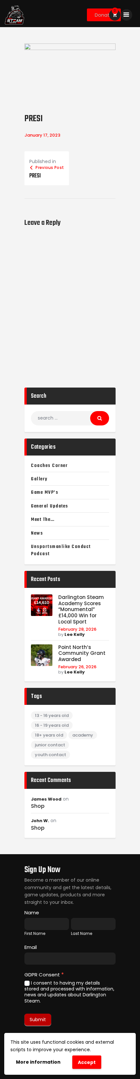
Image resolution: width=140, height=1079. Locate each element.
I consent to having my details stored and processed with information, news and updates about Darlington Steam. (69, 992)
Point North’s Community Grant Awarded (81, 653)
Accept (87, 1062)
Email (30, 947)
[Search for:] (70, 418)
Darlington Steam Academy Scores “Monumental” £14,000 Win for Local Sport (81, 609)
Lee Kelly (74, 634)
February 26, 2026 (77, 667)
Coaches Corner (49, 466)
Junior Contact (50, 745)
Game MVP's (44, 492)
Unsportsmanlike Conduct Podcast (61, 550)
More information (38, 1062)
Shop (38, 806)
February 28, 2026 (77, 629)
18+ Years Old (49, 735)
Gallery (39, 479)
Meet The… (43, 519)
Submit (38, 1019)
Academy (82, 735)
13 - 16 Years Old (52, 715)
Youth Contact (50, 755)
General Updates (49, 506)
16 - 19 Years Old (52, 725)
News (37, 533)
